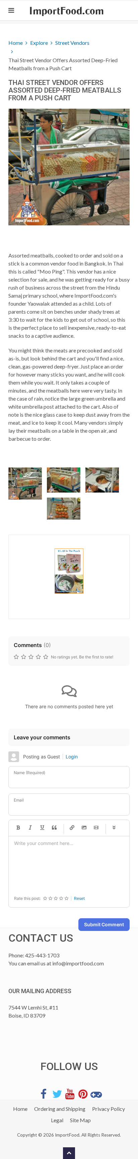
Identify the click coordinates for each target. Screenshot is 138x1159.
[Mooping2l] (63, 480)
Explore (39, 42)
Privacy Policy (108, 1108)
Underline (42, 828)
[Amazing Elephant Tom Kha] (69, 571)
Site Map (80, 1120)
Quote (54, 828)
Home (15, 42)
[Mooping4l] (63, 509)
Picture (84, 828)
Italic (30, 828)
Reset (79, 898)
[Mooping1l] (25, 483)
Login (72, 756)
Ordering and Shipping (59, 1108)
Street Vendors (72, 42)
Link (72, 828)
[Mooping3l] (102, 480)
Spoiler (114, 828)
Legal (57, 1120)
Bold (18, 828)
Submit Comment (104, 924)
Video (96, 828)
